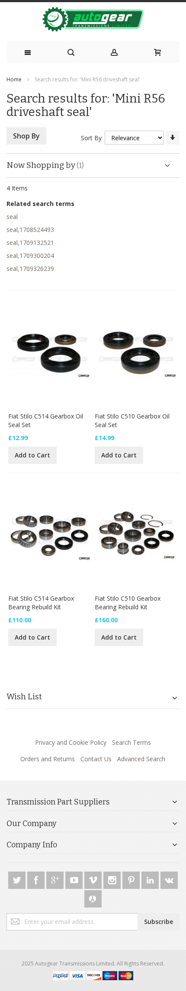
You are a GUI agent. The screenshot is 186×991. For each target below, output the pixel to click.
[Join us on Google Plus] (55, 879)
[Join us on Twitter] (17, 879)
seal (12, 216)
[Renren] (93, 897)
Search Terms (131, 742)
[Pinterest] (131, 879)
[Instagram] (112, 879)
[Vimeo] (93, 879)
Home (14, 79)
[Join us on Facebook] (36, 879)
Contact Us (96, 759)
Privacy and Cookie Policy (70, 742)
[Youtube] (74, 879)
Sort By (91, 138)
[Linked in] (150, 879)
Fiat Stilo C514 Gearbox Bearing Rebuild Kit (41, 602)
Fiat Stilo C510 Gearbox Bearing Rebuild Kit (127, 602)
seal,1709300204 (30, 255)
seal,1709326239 (30, 268)
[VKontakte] (169, 879)
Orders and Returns (47, 759)
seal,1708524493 (30, 229)
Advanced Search (141, 759)
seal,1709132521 (30, 242)
